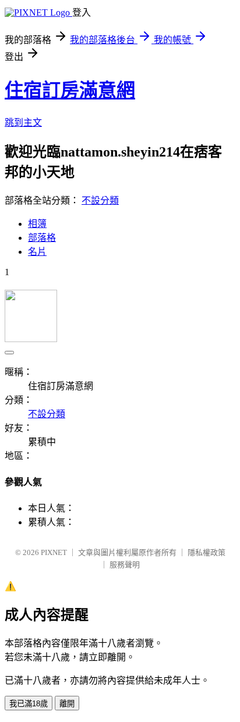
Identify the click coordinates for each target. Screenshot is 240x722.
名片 (37, 252)
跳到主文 (23, 122)
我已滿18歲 (28, 703)
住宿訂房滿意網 (70, 90)
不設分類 (100, 200)
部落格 (42, 238)
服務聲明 (125, 564)
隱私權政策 (206, 552)
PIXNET (54, 552)
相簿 (37, 224)
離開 (67, 703)
